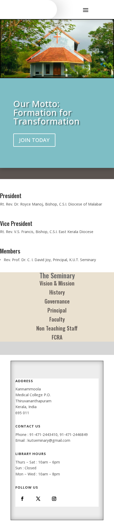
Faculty (57, 319)
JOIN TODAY (34, 140)
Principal (57, 310)
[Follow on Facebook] (22, 499)
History (57, 292)
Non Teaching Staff (57, 328)
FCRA (57, 337)
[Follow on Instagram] (54, 499)
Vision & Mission (57, 283)
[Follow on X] (38, 499)
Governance (57, 301)
